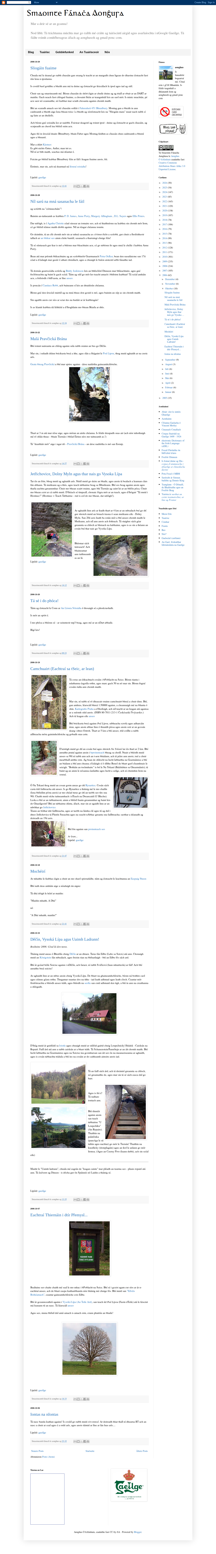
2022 (165, 201)
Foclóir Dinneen (169, 457)
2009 (165, 261)
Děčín (73, 954)
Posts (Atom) (48, 1456)
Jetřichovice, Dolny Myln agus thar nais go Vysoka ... (174, 311)
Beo (163, 530)
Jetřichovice (49, 807)
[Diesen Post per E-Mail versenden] (75, 186)
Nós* (164, 534)
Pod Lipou (108, 353)
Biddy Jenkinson (75, 270)
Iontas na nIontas (44, 1414)
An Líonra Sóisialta (71, 608)
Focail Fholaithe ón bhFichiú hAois (171, 451)
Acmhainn (166, 418)
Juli (167, 369)
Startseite (90, 1451)
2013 (165, 242)
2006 (165, 275)
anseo (92, 716)
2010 (165, 256)
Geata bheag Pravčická (42, 364)
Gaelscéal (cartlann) (171, 538)
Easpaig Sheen (138, 878)
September (170, 359)
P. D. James (70, 216)
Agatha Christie (55, 223)
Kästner (47, 144)
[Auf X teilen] (81, 186)
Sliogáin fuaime (43, 68)
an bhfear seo (48, 238)
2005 (165, 397)
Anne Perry (84, 216)
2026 (165, 182)
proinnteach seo (96, 829)
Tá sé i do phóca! (44, 600)
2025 (165, 187)
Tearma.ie (173, 496)
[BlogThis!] (78, 186)
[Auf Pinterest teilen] (88, 186)
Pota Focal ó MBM (171, 473)
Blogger (137, 1532)
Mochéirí (37, 871)
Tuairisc (45, 52)
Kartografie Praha (84, 708)
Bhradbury (101, 108)
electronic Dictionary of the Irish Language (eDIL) (173, 443)
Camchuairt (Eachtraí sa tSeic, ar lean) (62, 668)
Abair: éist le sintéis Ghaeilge (171, 413)
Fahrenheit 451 (88, 108)
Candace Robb (50, 285)
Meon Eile (167, 513)
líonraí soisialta (78, 166)
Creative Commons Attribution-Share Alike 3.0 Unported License (172, 166)
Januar (168, 392)
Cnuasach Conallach (171, 429)
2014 (165, 238)
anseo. (69, 278)
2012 (165, 247)
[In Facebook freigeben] (84, 186)
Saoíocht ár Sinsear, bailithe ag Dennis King (173, 479)
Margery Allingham (102, 216)
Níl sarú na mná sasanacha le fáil (57, 201)
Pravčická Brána (75, 444)
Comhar (165, 521)
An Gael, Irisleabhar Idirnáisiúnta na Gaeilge (173, 543)
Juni (167, 373)
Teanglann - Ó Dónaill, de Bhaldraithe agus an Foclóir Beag (173, 487)
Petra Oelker (106, 256)
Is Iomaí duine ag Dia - (173, 465)
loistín (62, 1045)
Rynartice (91, 785)
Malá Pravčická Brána (48, 339)
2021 (165, 206)
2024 (165, 192)
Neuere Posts (37, 1451)
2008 (165, 266)
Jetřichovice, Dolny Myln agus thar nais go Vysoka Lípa (76, 474)
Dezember (170, 279)
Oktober (169, 288)
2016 (165, 229)
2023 (165, 196)
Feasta (165, 525)
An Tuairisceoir (89, 52)
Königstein (45, 957)
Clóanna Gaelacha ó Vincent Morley (171, 424)
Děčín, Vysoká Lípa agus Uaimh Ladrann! (64, 939)
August (169, 364)
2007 (165, 270)
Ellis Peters (138, 216)
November (170, 283)
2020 (165, 210)
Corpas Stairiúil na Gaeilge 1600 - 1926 (171, 435)
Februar (169, 387)
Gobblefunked (65, 52)
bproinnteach (97, 752)
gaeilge (42, 177)
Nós (107, 52)
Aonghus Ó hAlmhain (169, 157)
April (168, 382)
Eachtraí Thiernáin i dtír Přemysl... (59, 1215)
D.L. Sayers (120, 216)
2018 (165, 219)
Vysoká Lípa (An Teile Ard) (77, 1302)
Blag (31, 52)
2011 (165, 252)
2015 (165, 233)
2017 (165, 224)
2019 (165, 215)
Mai (167, 378)
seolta (88, 983)
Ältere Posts (142, 1451)
